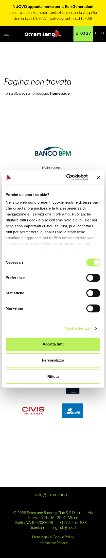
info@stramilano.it (53, 495)
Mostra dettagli (78, 328)
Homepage (60, 94)
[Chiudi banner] (98, 177)
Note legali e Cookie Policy (53, 537)
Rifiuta (53, 376)
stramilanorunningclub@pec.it (53, 528)
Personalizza (53, 360)
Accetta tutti (53, 344)
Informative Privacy (53, 543)
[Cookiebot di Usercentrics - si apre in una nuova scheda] (67, 177)
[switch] (93, 278)
